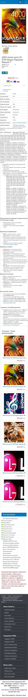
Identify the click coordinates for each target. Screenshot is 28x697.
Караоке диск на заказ (10, 668)
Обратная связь (8, 671)
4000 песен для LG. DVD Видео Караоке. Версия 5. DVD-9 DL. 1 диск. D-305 (14, 386)
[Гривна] (8, 81)
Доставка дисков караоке (11, 647)
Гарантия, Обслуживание (13, 325)
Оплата (8, 271)
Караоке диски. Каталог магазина (11, 597)
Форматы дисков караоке (11, 656)
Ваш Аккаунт (8, 629)
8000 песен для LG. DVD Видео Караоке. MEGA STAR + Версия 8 (14, 473)
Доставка (9, 287)
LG (15, 64)
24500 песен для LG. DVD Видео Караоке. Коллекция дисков (14, 501)
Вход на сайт (8, 626)
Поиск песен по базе (10, 673)
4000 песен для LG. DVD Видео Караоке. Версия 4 (14, 357)
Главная (10, 596)
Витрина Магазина (17, 596)
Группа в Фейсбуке (9, 621)
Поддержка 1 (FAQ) (9, 639)
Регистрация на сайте (10, 624)
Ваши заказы (8, 615)
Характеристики (7, 89)
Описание (5, 91)
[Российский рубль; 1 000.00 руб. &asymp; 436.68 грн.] (18, 81)
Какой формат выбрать (12, 244)
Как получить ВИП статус (9, 303)
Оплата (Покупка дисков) (11, 644)
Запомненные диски (10, 609)
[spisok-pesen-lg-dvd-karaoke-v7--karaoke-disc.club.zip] (5, 50)
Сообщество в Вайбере (10, 658)
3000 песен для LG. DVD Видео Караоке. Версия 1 (14, 444)
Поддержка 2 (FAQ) (9, 641)
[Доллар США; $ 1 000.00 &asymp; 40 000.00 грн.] (11, 81)
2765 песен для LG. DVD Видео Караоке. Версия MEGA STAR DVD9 (14, 415)
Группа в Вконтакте (9, 618)
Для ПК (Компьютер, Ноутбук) (10, 599)
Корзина (7, 612)
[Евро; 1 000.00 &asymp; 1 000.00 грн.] (15, 81)
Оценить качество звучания (19, 122)
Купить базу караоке (10, 676)
